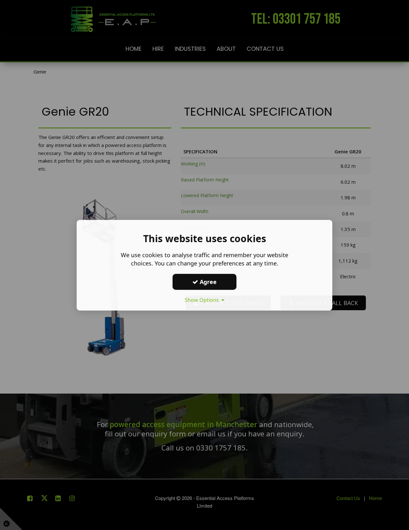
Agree (207, 281)
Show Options (203, 299)
